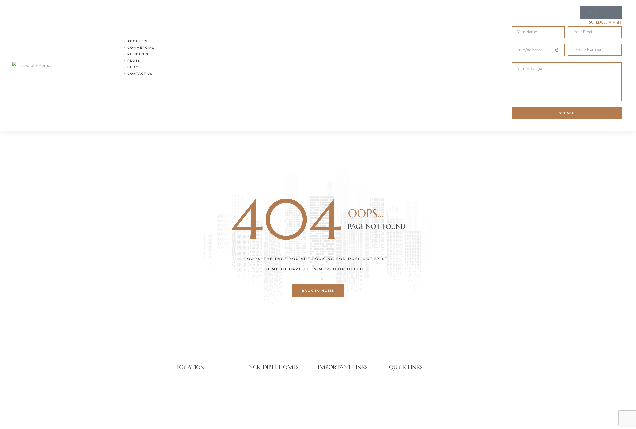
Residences (139, 54)
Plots (133, 60)
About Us (137, 41)
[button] (601, 12)
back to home (318, 290)
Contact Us (139, 73)
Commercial (140, 47)
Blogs (134, 67)
